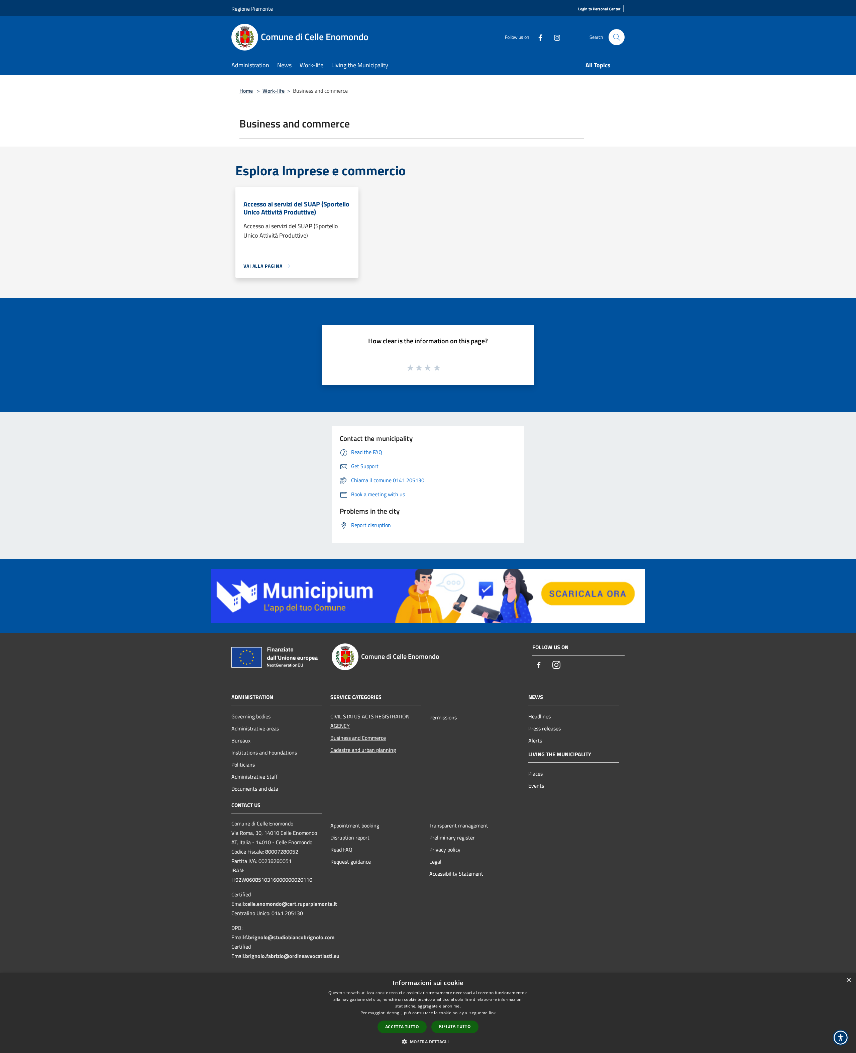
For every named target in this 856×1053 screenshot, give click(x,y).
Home (246, 91)
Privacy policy (444, 850)
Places (535, 774)
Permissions (443, 717)
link (492, 1013)
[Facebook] (537, 36)
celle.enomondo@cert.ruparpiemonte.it (291, 904)
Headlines (539, 716)
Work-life (273, 91)
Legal (435, 862)
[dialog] (428, 1013)
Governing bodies (251, 716)
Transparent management (458, 825)
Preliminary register (452, 837)
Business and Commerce (358, 738)
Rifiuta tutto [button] (455, 1026)
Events (536, 786)
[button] (428, 1041)
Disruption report (349, 837)
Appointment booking (354, 825)
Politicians (243, 765)
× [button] (848, 980)
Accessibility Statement (456, 874)
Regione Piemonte (252, 9)
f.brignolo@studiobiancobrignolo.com (289, 937)
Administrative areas (255, 728)
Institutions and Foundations (264, 753)
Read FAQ (341, 850)
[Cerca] (617, 37)
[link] (428, 595)
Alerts (535, 740)
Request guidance (350, 862)
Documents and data (254, 789)
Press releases (544, 728)
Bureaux (240, 740)
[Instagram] (554, 36)
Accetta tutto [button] (402, 1027)
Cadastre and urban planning (363, 750)
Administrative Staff (254, 777)
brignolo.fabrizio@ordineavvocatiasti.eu (292, 956)
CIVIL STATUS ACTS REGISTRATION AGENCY (370, 721)
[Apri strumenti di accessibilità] (841, 1038)
